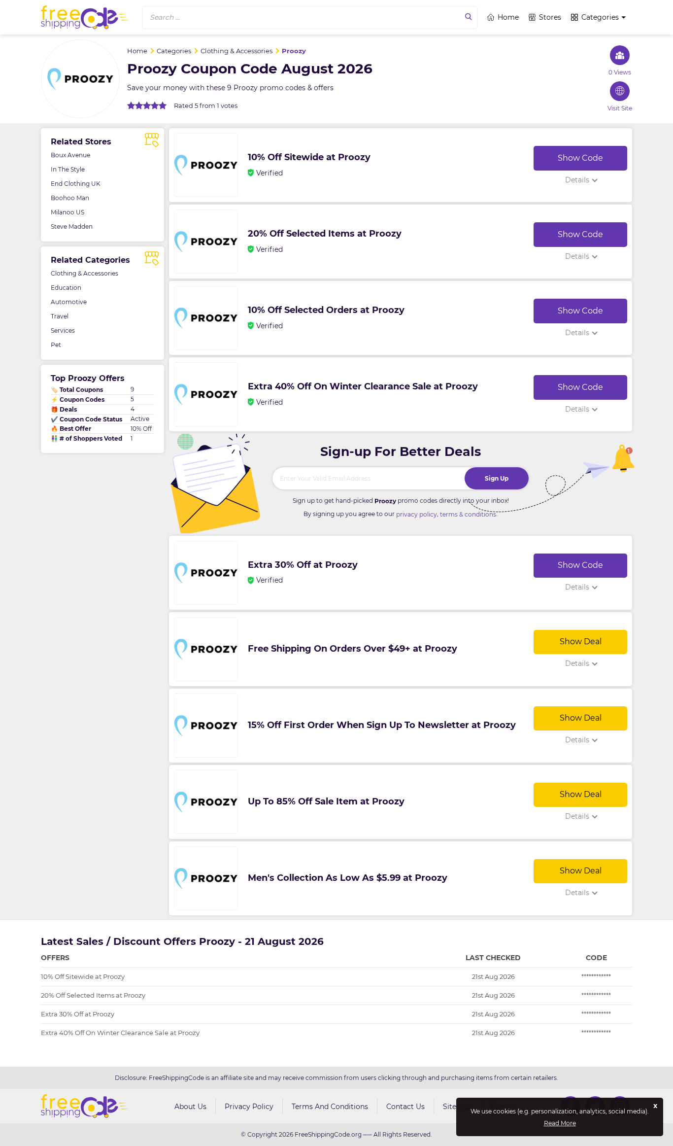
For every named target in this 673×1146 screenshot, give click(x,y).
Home (508, 17)
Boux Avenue (70, 155)
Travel (59, 316)
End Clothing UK (76, 183)
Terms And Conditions (330, 1106)
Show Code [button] (580, 158)
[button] (309, 17)
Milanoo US (67, 212)
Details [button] (577, 179)
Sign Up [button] (496, 478)
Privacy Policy (249, 1106)
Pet (56, 344)
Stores (550, 17)
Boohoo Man (70, 198)
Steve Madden (72, 226)
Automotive (69, 302)
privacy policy (416, 514)
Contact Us (405, 1106)
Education (66, 287)
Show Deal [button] (581, 641)
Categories (600, 17)
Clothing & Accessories (84, 273)
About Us (190, 1106)
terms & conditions (468, 514)
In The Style (68, 169)
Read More (560, 1123)
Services (63, 330)
